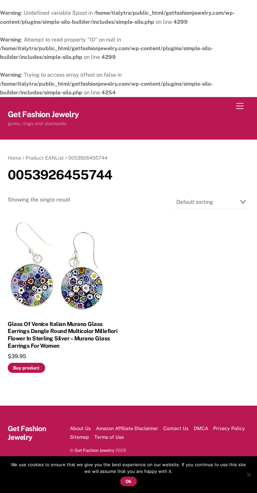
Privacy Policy (229, 428)
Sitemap (79, 437)
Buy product (26, 368)
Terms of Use (109, 437)
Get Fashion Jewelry (94, 450)
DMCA (201, 428)
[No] (248, 474)
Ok (128, 481)
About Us (80, 428)
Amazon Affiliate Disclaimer (127, 428)
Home (14, 158)
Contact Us (175, 428)
